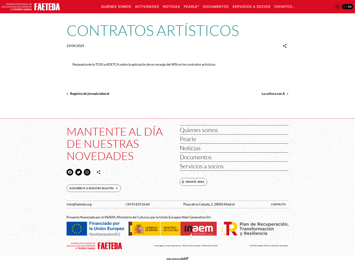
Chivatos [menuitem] (284, 6)
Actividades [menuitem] (147, 6)
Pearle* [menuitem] (191, 6)
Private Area (194, 181)
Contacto (278, 204)
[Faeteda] (30, 6)
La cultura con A (273, 94)
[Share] (284, 46)
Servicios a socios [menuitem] (251, 6)
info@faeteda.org (79, 204)
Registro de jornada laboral (89, 94)
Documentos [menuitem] (216, 6)
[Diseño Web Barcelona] (177, 258)
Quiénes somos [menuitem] (116, 6)
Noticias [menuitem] (171, 6)
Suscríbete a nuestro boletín (95, 188)
